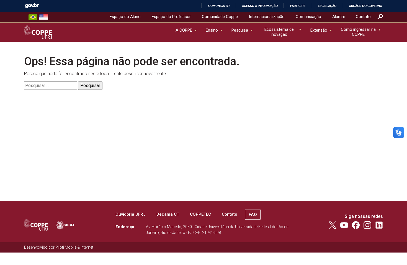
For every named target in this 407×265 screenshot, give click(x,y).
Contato (363, 16)
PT (33, 17)
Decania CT (167, 214)
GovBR (32, 5)
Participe (297, 6)
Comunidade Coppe (220, 16)
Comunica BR (219, 6)
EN (43, 17)
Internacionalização (267, 16)
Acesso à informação (260, 6)
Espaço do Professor (171, 16)
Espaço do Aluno (125, 16)
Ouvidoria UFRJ (130, 214)
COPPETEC (200, 214)
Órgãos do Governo (365, 6)
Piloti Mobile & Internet (74, 247)
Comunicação (308, 16)
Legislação (327, 6)
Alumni (338, 16)
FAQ (253, 214)
